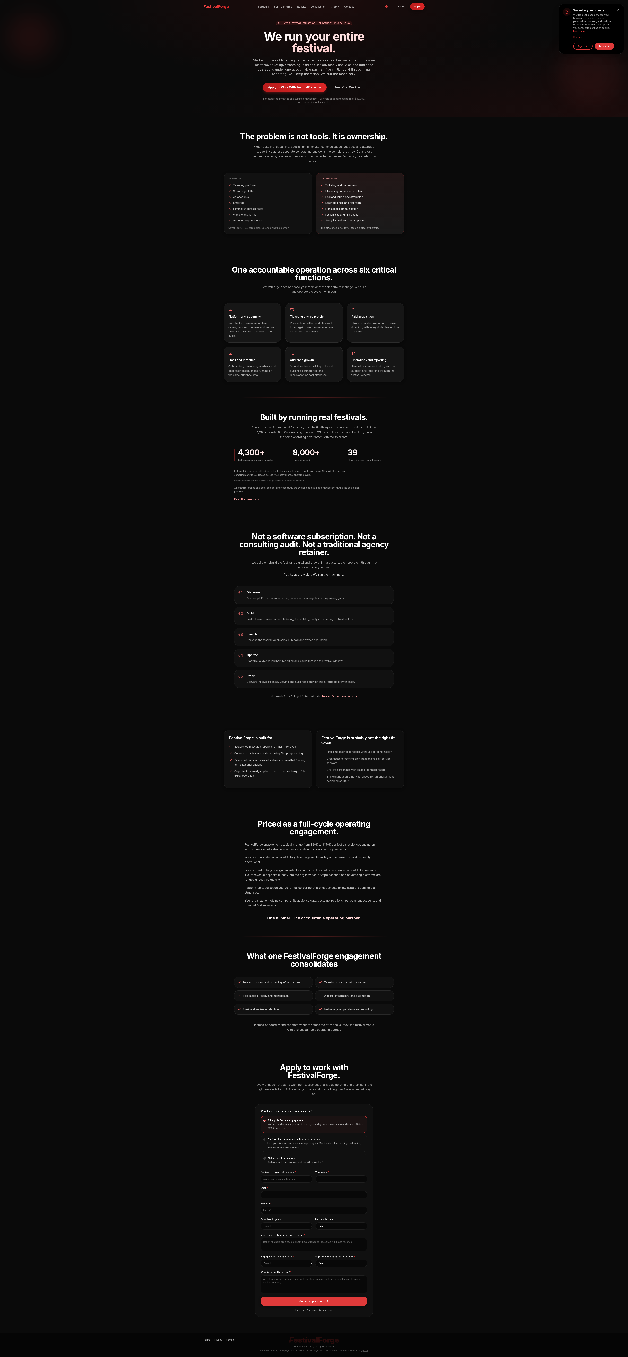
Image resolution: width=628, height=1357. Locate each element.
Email (264, 1188)
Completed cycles (271, 1219)
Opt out (364, 1350)
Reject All (582, 46)
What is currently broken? (275, 1272)
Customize (579, 37)
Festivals (263, 6)
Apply (335, 6)
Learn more (579, 31)
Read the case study (246, 499)
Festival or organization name (278, 1172)
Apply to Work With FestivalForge (292, 87)
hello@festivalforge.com (321, 1310)
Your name (321, 1172)
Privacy (218, 1339)
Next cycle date (324, 1219)
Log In (400, 6)
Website (265, 1203)
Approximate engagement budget (334, 1256)
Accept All (604, 46)
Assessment (318, 6)
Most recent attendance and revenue (282, 1235)
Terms (206, 1339)
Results (301, 6)
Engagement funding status (276, 1256)
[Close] (618, 9)
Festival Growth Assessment (339, 696)
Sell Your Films (283, 6)
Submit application (311, 1301)
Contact (349, 6)
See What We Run (347, 87)
